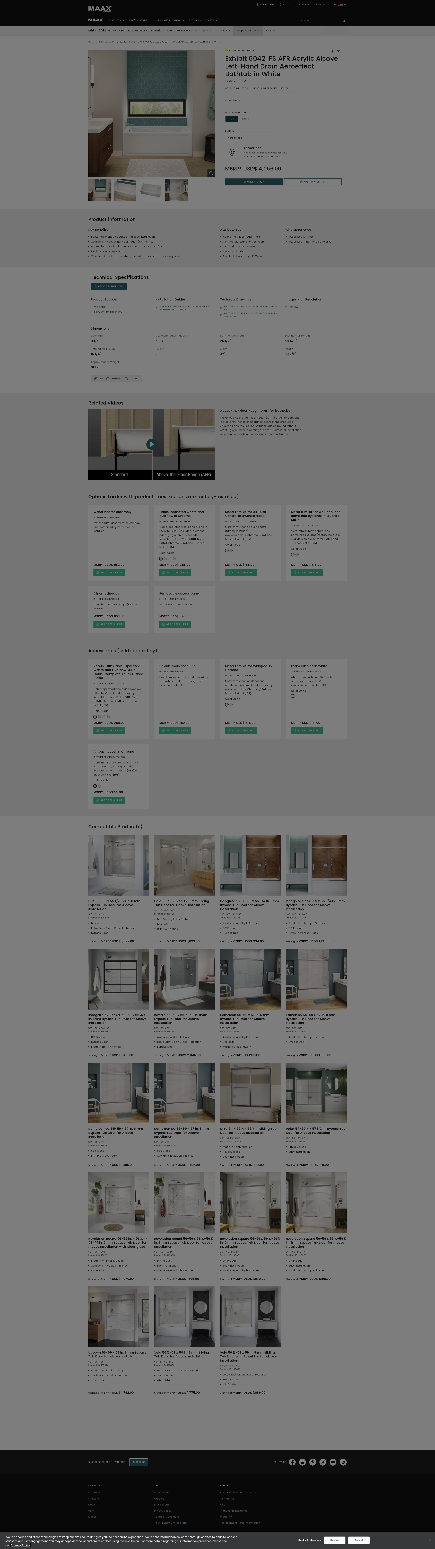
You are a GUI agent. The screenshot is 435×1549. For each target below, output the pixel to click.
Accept (359, 1540)
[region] (217, 1540)
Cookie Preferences (309, 1540)
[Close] (429, 1540)
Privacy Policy (20, 1545)
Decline (334, 1540)
